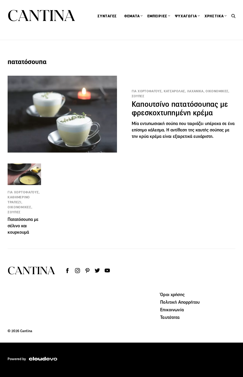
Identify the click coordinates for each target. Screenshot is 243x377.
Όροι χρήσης (172, 294)
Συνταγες (107, 16)
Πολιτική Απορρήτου (180, 302)
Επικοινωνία (172, 309)
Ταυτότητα (170, 317)
